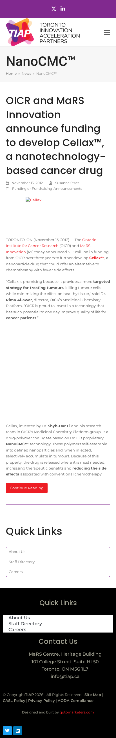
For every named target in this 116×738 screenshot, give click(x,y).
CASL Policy (14, 700)
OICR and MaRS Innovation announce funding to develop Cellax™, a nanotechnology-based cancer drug (56, 135)
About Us (17, 551)
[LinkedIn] (63, 9)
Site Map (92, 694)
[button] (107, 32)
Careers (16, 571)
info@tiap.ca (65, 676)
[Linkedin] (17, 730)
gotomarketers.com (76, 712)
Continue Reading (27, 488)
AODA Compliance (75, 700)
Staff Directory (22, 561)
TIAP (29, 694)
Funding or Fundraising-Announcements (47, 188)
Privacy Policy (41, 700)
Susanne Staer (67, 183)
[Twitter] (53, 9)
